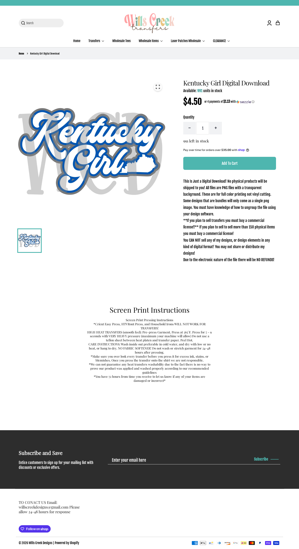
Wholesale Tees (121, 41)
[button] (229, 102)
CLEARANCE (219, 41)
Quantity (188, 117)
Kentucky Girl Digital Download (45, 53)
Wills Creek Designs (40, 543)
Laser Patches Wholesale (186, 41)
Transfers (94, 41)
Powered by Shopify (67, 543)
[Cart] (277, 22)
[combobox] (43, 23)
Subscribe (261, 459)
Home (76, 41)
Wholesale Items (149, 41)
